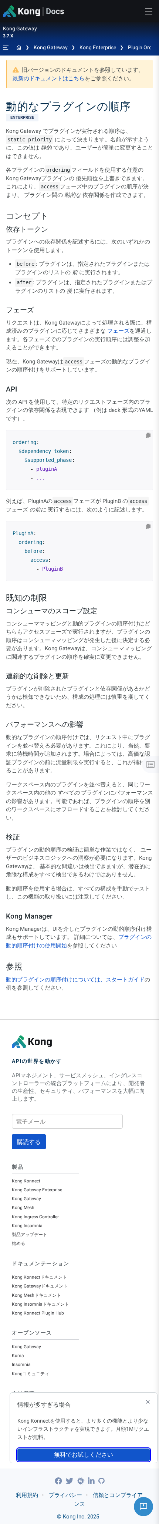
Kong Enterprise (98, 47)
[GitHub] (101, 1481)
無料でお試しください (83, 1454)
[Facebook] (59, 1481)
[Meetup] (81, 1481)
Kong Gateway (51, 47)
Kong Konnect (26, 1181)
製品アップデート (29, 1234)
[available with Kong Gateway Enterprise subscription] (79, 117)
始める (18, 1243)
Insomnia (21, 1364)
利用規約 (27, 1495)
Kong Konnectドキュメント (39, 1277)
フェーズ (118, 331)
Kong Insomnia (27, 1225)
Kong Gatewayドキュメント (40, 1286)
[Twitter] (70, 1481)
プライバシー (65, 1495)
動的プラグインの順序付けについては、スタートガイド (75, 979)
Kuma (18, 1355)
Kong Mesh (23, 1207)
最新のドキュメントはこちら (49, 78)
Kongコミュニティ (30, 1373)
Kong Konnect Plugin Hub (38, 1313)
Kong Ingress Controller (35, 1216)
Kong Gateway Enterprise (37, 1189)
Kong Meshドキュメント (36, 1295)
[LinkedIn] (92, 1481)
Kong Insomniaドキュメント (40, 1304)
